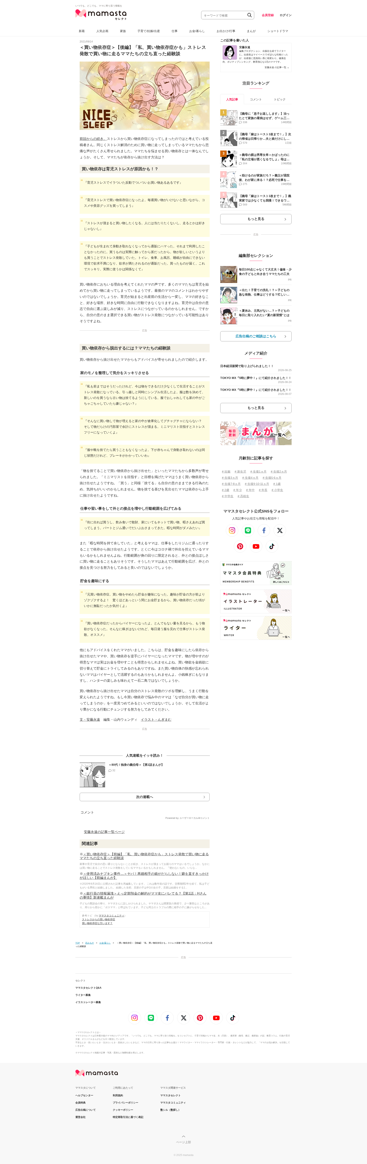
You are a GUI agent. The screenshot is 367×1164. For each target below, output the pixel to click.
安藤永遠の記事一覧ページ (104, 832)
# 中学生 (227, 496)
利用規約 (118, 1095)
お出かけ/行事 (226, 31)
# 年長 (263, 490)
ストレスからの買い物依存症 (98, 919)
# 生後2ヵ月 (279, 471)
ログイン (286, 15)
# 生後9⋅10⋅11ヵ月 (257, 484)
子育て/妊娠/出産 (148, 31)
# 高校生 (243, 496)
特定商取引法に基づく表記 (128, 1117)
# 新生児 (240, 471)
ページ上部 (183, 1142)
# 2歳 (225, 490)
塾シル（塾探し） (170, 1110)
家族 (123, 31)
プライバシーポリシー (125, 1102)
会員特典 (80, 1102)
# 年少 (237, 490)
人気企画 (102, 31)
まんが (251, 31)
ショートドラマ (277, 31)
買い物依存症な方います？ (97, 923)
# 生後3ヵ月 (230, 477)
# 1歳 (277, 484)
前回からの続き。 (93, 139)
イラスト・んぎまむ (156, 719)
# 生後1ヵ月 (258, 471)
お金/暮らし (197, 31)
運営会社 (80, 1117)
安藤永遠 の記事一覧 (277, 67)
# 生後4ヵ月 (250, 477)
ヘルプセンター (84, 1095)
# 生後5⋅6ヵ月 (272, 477)
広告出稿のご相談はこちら (256, 336)
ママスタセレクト (170, 1095)
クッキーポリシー (123, 1110)
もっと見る (255, 219)
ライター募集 (83, 995)
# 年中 (250, 490)
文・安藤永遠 (90, 719)
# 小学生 (277, 490)
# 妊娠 (226, 471)
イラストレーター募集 (88, 1002)
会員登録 (268, 15)
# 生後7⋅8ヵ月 (231, 484)
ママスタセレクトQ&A (88, 987)
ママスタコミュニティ (111, 915)
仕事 (175, 31)
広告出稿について (85, 1110)
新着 (82, 31)
